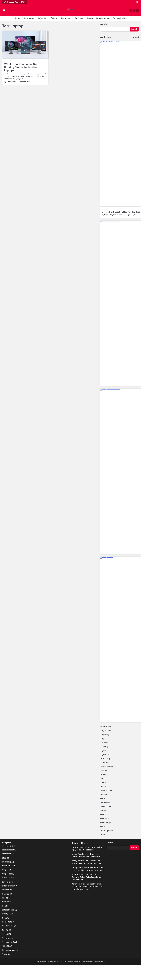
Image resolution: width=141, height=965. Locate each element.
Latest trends (106, 790)
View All (134, 37)
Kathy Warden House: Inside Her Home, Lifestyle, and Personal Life (86, 862)
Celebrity (42, 18)
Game (103, 209)
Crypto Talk (105, 754)
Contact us (29, 18)
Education (104, 762)
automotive (105, 726)
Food (102, 778)
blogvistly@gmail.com (113, 215)
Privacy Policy (119, 18)
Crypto (103, 750)
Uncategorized (106, 830)
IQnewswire (11, 81)
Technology (66, 18)
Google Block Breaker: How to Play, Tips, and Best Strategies (87, 848)
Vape (102, 834)
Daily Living (105, 758)
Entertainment (103, 18)
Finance (103, 774)
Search (103, 24)
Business (79, 18)
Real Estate (105, 802)
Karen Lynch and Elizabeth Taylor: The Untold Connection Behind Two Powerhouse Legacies (87, 887)
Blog (102, 738)
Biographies (105, 730)
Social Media (105, 806)
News (102, 798)
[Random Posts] (4, 10)
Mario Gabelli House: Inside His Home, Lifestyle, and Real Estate (86, 855)
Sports (90, 18)
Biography (104, 734)
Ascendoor (80, 961)
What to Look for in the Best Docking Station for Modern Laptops (21, 67)
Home (17, 18)
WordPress (100, 961)
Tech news (104, 818)
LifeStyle (53, 18)
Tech (5, 61)
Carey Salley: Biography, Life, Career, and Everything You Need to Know (88, 869)
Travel (103, 826)
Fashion (103, 770)
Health (103, 786)
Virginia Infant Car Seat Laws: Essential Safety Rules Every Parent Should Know (87, 877)
